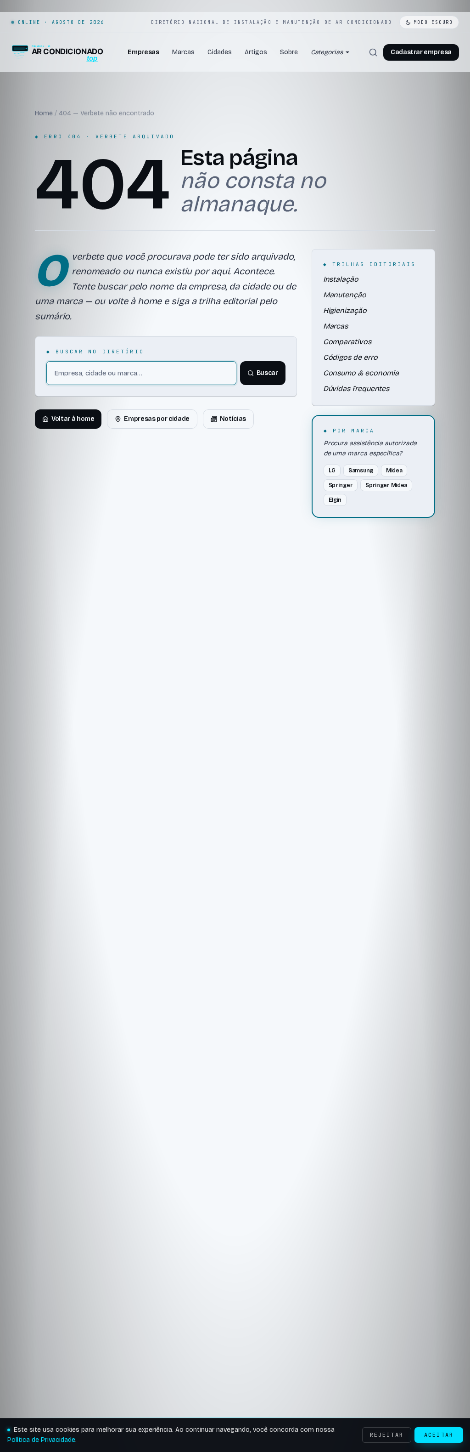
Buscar (267, 373)
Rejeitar (386, 1435)
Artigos (256, 52)
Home (44, 113)
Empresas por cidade (156, 419)
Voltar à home (72, 419)
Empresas (143, 52)
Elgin (335, 500)
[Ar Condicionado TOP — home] (57, 52)
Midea (394, 470)
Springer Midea (386, 485)
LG (332, 470)
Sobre (289, 52)
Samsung (360, 470)
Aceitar (438, 1435)
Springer (341, 485)
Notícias (233, 419)
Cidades (219, 52)
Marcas (183, 52)
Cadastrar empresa (421, 52)
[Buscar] (373, 52)
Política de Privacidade (41, 1440)
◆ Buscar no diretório (95, 351)
